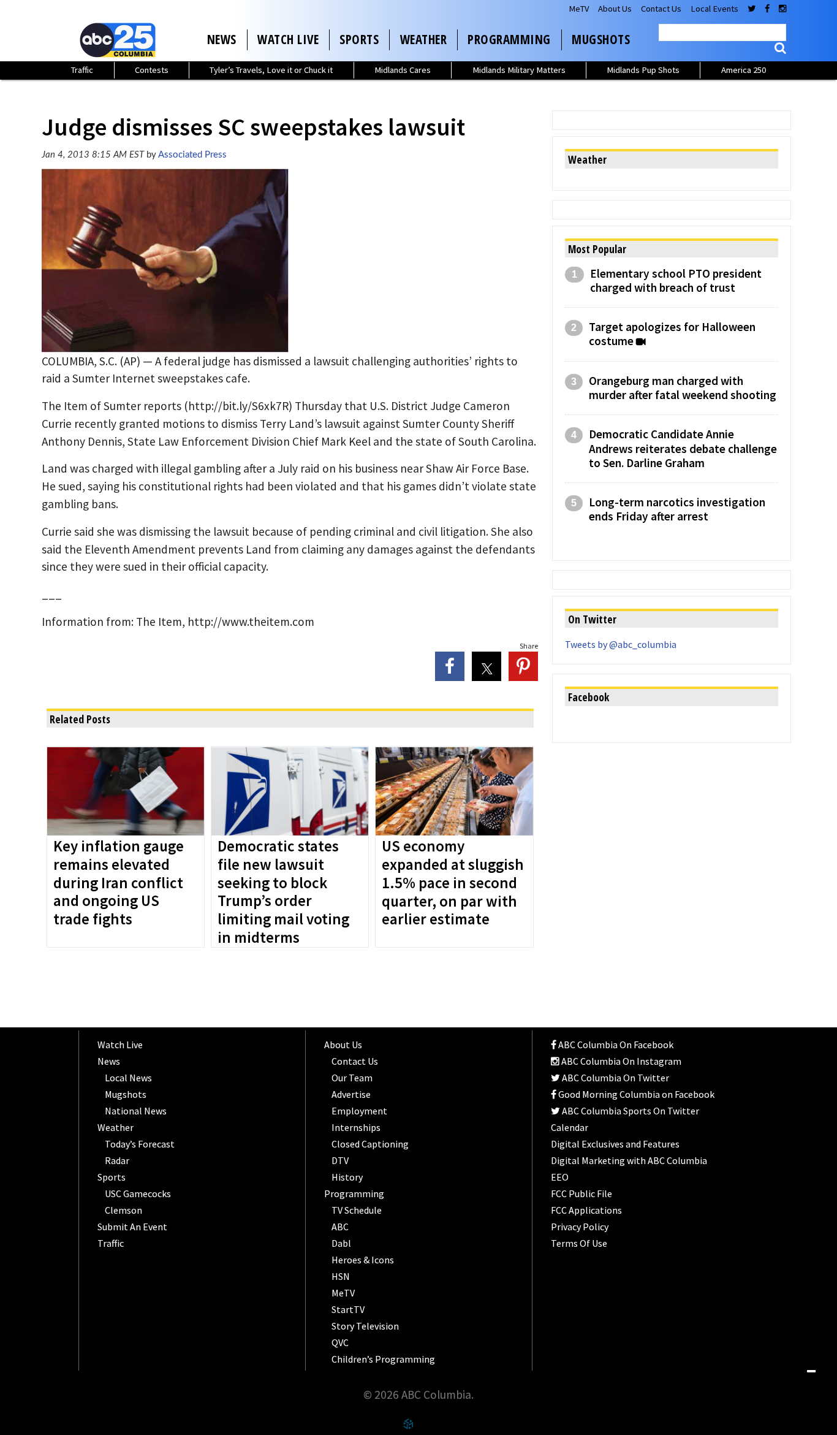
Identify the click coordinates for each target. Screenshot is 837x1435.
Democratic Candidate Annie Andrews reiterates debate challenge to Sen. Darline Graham (683, 448)
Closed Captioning (370, 1144)
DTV (340, 1160)
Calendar (569, 1127)
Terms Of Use (579, 1243)
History (347, 1177)
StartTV (348, 1309)
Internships (356, 1127)
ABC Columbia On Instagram (620, 1061)
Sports (359, 39)
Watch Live (288, 39)
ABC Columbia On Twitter (614, 1077)
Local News (128, 1077)
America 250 (743, 69)
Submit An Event (132, 1226)
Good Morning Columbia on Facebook (635, 1094)
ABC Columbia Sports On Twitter (629, 1111)
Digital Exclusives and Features (615, 1144)
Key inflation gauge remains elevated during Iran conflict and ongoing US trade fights (118, 883)
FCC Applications (586, 1210)
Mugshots (601, 39)
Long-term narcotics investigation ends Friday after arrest (677, 509)
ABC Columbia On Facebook (614, 1044)
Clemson (123, 1210)
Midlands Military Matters (519, 69)
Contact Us (661, 8)
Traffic (82, 69)
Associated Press (192, 154)
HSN (340, 1276)
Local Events (714, 8)
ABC (340, 1226)
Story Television (365, 1326)
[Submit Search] (780, 48)
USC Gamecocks (138, 1193)
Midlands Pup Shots (643, 69)
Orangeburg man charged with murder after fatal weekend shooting (682, 388)
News (222, 39)
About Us (615, 8)
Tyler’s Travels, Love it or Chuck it (271, 69)
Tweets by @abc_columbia (620, 644)
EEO (560, 1177)
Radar (117, 1160)
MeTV (579, 8)
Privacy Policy (579, 1226)
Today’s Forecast (140, 1144)
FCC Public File (581, 1193)
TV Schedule (356, 1210)
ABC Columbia (120, 39)
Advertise (351, 1094)
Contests (152, 69)
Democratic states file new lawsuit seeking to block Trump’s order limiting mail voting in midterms (283, 892)
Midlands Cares (402, 69)
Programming (509, 39)
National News (136, 1111)
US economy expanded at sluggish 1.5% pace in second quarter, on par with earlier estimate (453, 883)
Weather (423, 39)
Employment (359, 1111)
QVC (340, 1342)
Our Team (352, 1077)
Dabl (341, 1243)
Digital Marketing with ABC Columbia (629, 1160)
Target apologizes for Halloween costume (672, 334)
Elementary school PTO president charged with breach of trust (676, 281)
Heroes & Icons (362, 1260)
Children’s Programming (383, 1359)
